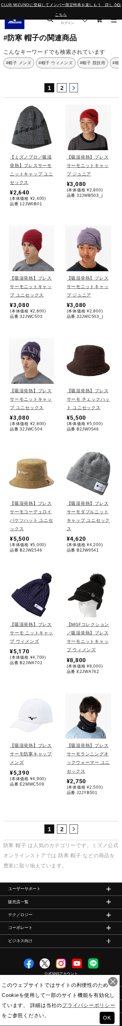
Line (93, 963)
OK (107, 1018)
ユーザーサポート (24, 889)
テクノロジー (20, 915)
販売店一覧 (18, 902)
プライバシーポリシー (89, 1005)
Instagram (61, 963)
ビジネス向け (20, 940)
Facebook (29, 963)
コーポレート (20, 927)
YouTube (77, 963)
